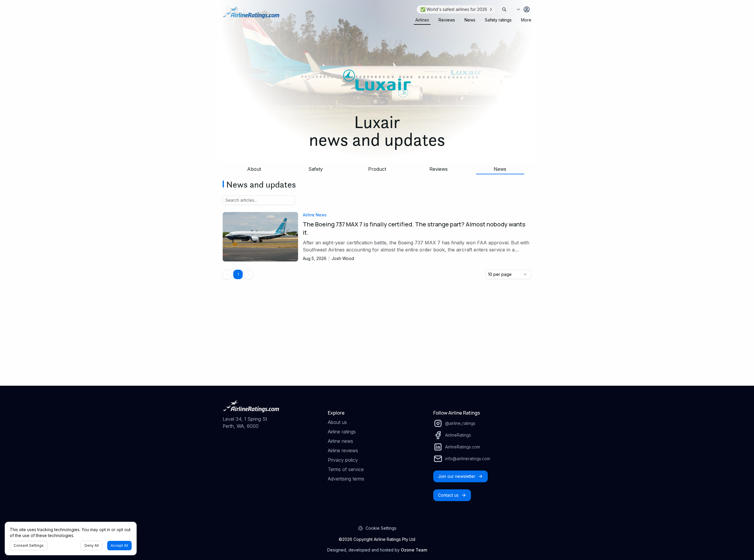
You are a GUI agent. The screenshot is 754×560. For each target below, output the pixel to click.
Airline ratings (342, 432)
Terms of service (346, 469)
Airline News (315, 214)
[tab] (422, 20)
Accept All (119, 545)
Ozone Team (414, 549)
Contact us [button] (448, 495)
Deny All (92, 545)
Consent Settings (29, 545)
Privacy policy (343, 460)
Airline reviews (343, 450)
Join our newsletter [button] (456, 476)
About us (337, 422)
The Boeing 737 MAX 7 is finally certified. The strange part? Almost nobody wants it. (414, 228)
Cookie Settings (381, 528)
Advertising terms (346, 479)
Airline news (340, 441)
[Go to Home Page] (251, 15)
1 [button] (238, 274)
